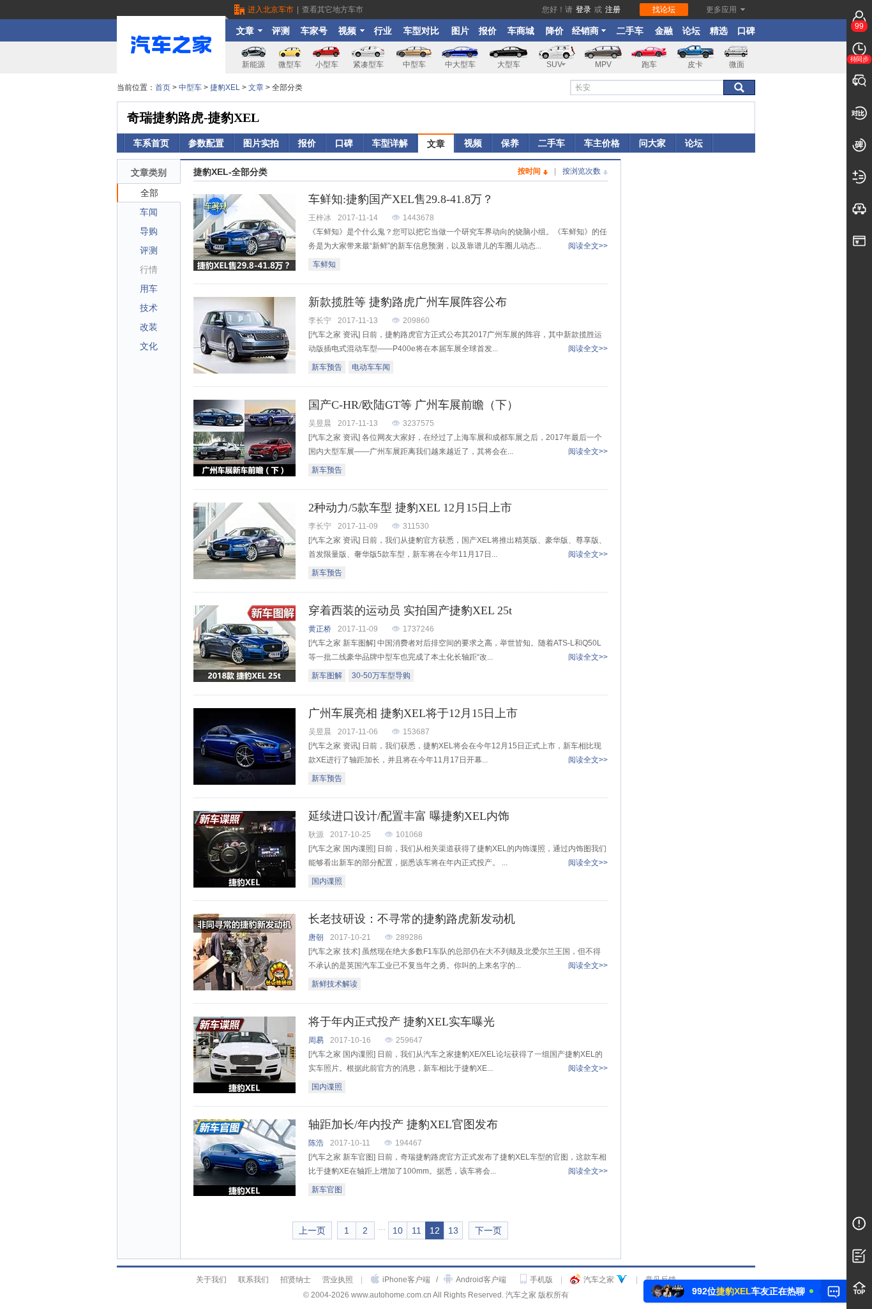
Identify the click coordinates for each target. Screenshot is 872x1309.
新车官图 (327, 1189)
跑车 (649, 64)
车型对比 (421, 31)
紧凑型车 (368, 64)
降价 (555, 31)
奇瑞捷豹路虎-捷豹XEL (193, 117)
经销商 (585, 31)
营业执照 (337, 1279)
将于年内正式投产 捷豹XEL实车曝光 (401, 1021)
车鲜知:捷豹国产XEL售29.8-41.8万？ (400, 199)
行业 (383, 31)
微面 (736, 64)
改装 (149, 327)
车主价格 (602, 143)
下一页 (488, 1230)
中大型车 (460, 64)
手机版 (541, 1279)
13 (453, 1230)
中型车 (414, 64)
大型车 (508, 64)
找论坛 (663, 9)
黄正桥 (319, 628)
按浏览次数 (581, 171)
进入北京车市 (271, 9)
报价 (488, 31)
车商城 (520, 31)
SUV (554, 64)
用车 (149, 289)
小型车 (326, 64)
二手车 (630, 31)
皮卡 (695, 64)
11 (416, 1230)
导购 (149, 231)
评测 (281, 31)
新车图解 (327, 675)
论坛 (691, 31)
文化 (149, 346)
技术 (149, 308)
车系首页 (151, 143)
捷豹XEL (225, 87)
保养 (510, 143)
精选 (719, 31)
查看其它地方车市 (332, 9)
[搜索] (739, 87)
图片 (460, 31)
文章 (245, 31)
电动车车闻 (371, 367)
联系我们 (253, 1279)
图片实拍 (261, 143)
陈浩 (316, 1143)
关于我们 (211, 1279)
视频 (347, 31)
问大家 (652, 143)
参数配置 (206, 143)
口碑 (746, 31)
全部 (149, 193)
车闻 (149, 212)
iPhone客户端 (406, 1279)
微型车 (289, 64)
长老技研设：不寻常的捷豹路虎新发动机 (411, 918)
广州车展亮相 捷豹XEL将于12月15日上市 (413, 713)
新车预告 (327, 367)
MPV (603, 64)
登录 (583, 9)
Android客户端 (481, 1279)
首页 (162, 87)
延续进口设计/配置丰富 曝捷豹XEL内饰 (408, 816)
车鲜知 (324, 264)
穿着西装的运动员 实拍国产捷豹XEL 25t (410, 610)
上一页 (312, 1230)
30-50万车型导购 (381, 675)
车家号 (314, 31)
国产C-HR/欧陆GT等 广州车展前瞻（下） (413, 404)
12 (435, 1230)
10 (398, 1230)
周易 (316, 1040)
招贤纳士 (295, 1279)
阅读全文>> (588, 245)
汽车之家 (598, 1279)
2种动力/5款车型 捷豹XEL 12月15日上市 (410, 507)
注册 (612, 9)
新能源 (253, 64)
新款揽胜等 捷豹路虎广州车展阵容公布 (407, 302)
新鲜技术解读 (334, 984)
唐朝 (316, 937)
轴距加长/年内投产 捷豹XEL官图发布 (403, 1124)
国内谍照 (327, 881)
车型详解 (390, 143)
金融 (664, 31)
